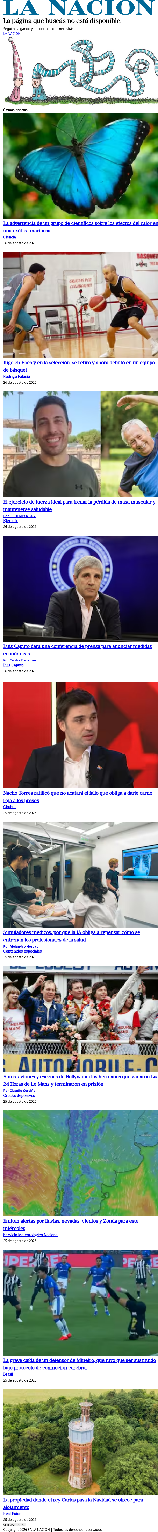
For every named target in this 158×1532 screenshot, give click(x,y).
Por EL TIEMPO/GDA (19, 516)
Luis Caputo (13, 665)
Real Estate (12, 1514)
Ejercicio (10, 521)
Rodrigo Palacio (16, 377)
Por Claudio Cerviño (19, 1090)
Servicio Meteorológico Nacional (30, 1235)
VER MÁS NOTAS (14, 1524)
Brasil (8, 1375)
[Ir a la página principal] (79, 14)
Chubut (9, 807)
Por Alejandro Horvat (20, 946)
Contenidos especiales (22, 952)
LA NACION (12, 33)
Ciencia (9, 237)
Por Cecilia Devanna (19, 660)
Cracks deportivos (19, 1096)
